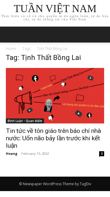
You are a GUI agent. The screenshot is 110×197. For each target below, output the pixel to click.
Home (11, 48)
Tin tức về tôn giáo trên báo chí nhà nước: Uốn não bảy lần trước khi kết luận (53, 138)
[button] (102, 35)
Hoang (11, 153)
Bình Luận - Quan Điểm (25, 121)
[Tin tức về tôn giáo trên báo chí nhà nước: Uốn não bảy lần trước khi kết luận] (55, 95)
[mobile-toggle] (10, 35)
